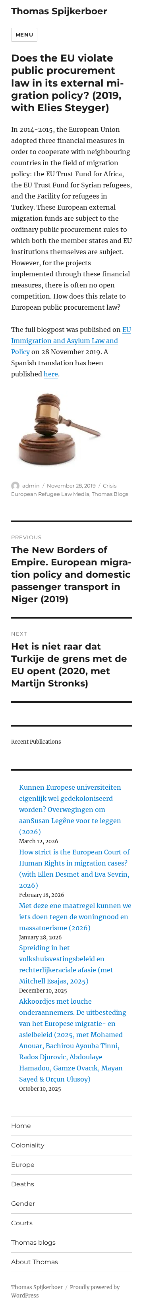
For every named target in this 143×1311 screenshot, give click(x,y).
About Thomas (34, 1262)
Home (21, 1126)
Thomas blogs (33, 1242)
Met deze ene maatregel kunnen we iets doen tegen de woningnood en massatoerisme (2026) (75, 917)
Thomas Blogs (110, 494)
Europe (23, 1164)
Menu (24, 34)
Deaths (22, 1184)
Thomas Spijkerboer (59, 11)
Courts (22, 1223)
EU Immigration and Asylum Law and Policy (71, 341)
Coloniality (27, 1145)
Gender (23, 1203)
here (51, 374)
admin (31, 485)
